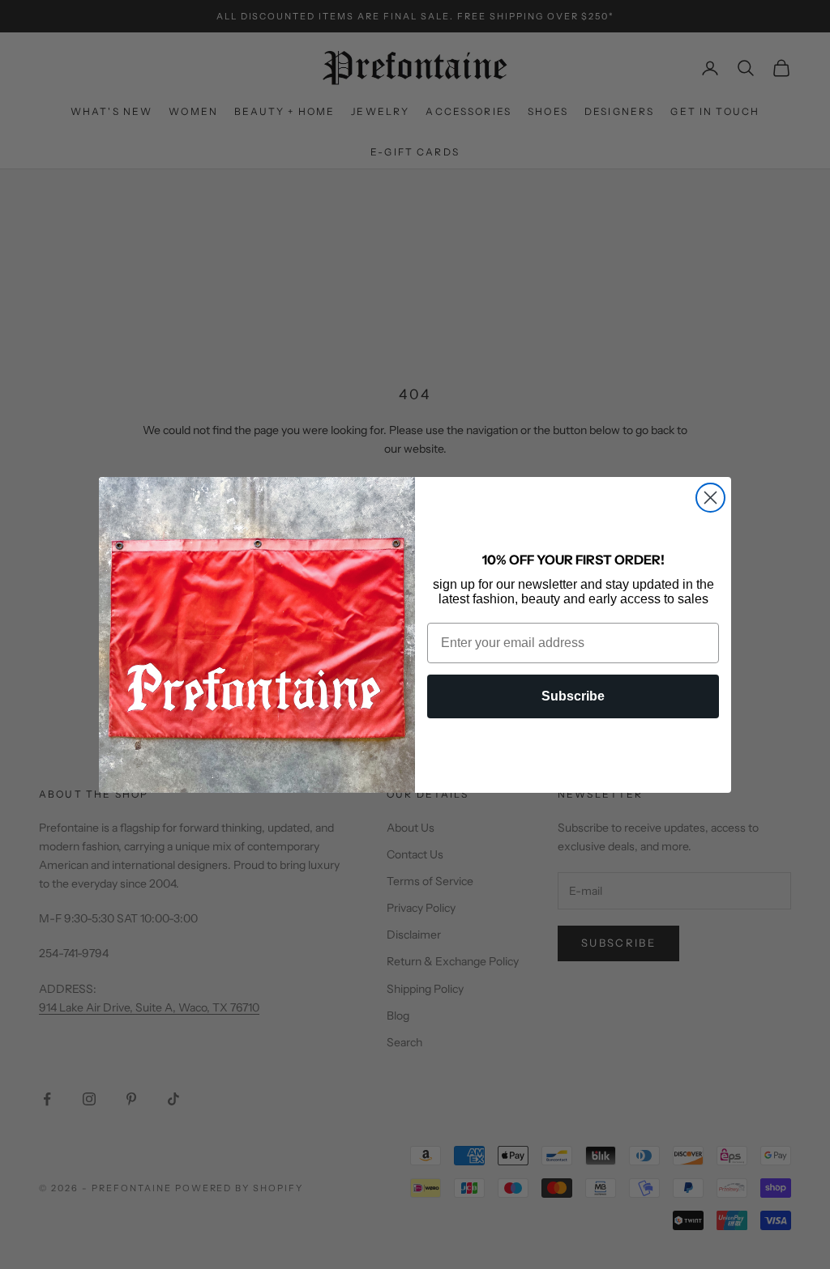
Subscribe (573, 696)
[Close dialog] (710, 497)
